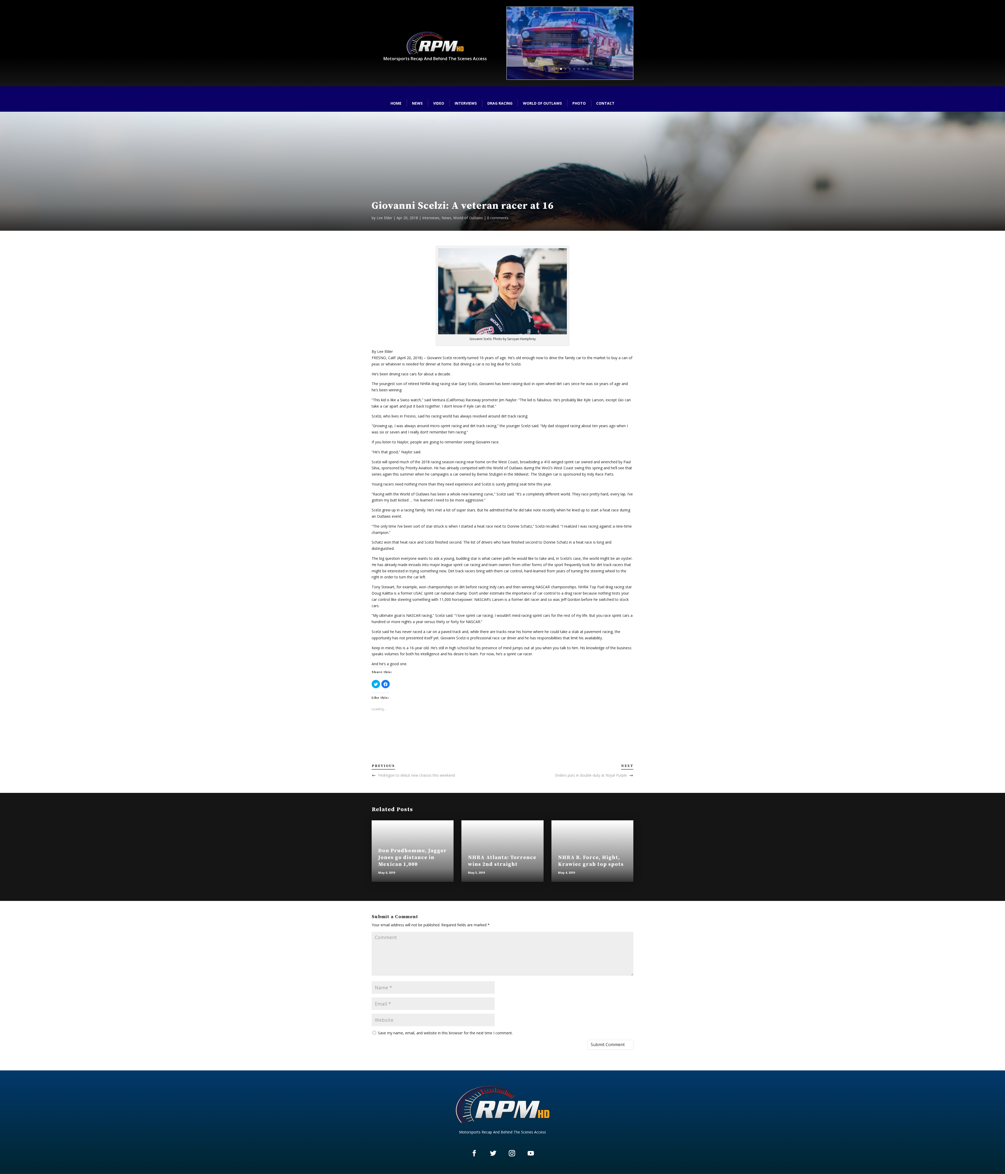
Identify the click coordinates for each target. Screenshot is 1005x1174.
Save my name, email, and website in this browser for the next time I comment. (445, 1032)
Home (395, 103)
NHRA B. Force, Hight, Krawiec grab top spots (591, 861)
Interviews (466, 103)
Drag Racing (499, 103)
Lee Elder (384, 217)
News (417, 103)
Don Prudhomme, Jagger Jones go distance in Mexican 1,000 (412, 858)
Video (438, 103)
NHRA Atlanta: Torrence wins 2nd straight (502, 861)
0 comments (498, 217)
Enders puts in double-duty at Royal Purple (591, 775)
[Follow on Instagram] (512, 1153)
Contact (605, 103)
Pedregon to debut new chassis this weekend (416, 775)
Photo (579, 103)
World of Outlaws (542, 103)
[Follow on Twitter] (493, 1153)
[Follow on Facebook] (474, 1153)
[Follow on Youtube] (531, 1153)
